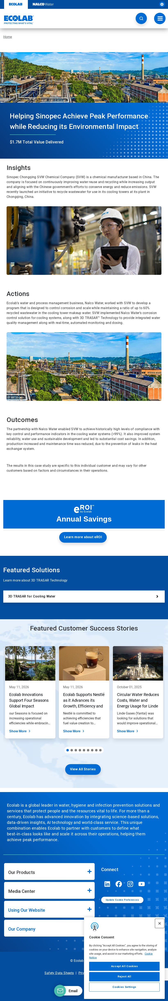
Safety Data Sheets (59, 973)
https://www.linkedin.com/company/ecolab (107, 884)
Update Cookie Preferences (122, 900)
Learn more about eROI (83, 537)
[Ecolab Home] (17, 20)
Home (7, 37)
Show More (18, 731)
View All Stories (83, 769)
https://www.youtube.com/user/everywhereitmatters (142, 884)
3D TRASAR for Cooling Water (32, 596)
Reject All (124, 976)
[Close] (159, 923)
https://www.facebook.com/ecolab (119, 884)
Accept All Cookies (124, 966)
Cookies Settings (124, 986)
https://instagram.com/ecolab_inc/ (130, 884)
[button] (141, 18)
